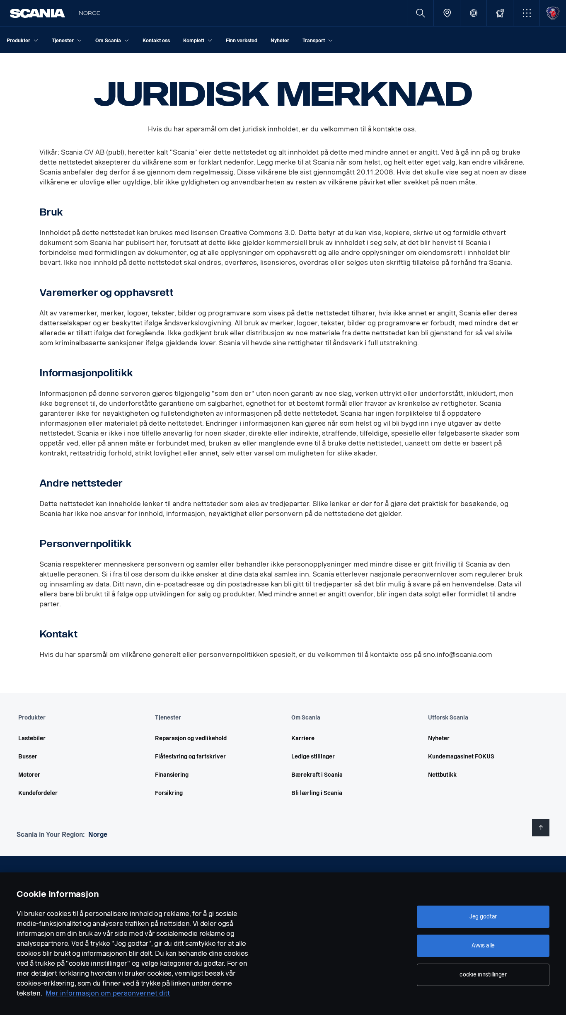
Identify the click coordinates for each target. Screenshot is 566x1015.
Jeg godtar (483, 916)
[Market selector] (473, 13)
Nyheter (439, 738)
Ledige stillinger (313, 756)
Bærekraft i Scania (317, 774)
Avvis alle (483, 945)
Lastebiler (32, 738)
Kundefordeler (38, 793)
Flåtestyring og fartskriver (190, 756)
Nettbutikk (442, 774)
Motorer (29, 774)
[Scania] (37, 13)
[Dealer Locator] (447, 13)
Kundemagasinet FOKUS (461, 756)
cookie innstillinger (483, 974)
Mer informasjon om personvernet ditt (108, 993)
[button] (526, 13)
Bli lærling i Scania (316, 793)
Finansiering (172, 774)
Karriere (302, 738)
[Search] (420, 13)
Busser (27, 756)
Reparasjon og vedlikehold (191, 738)
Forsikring (169, 793)
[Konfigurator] (500, 13)
